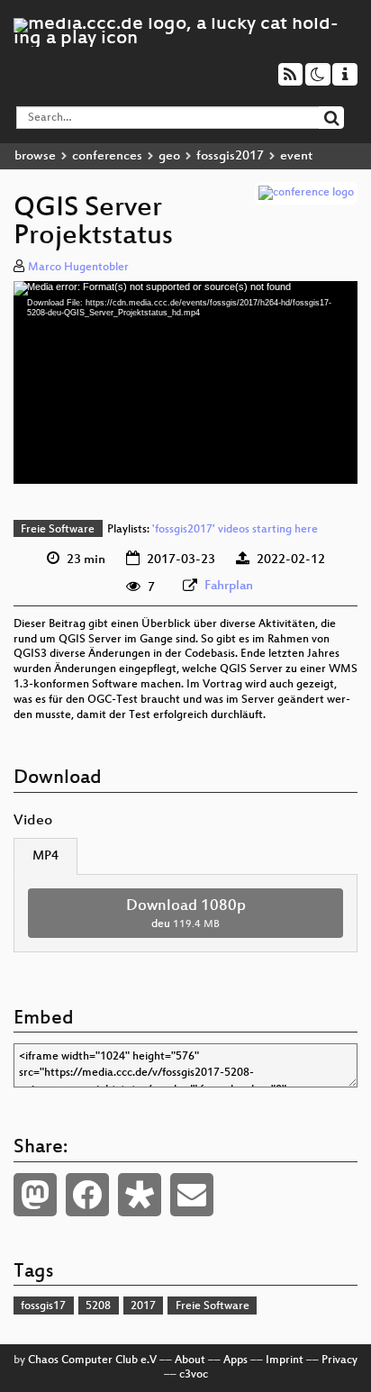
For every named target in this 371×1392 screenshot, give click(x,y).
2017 (143, 1306)
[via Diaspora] (139, 1194)
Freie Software (58, 529)
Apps (235, 1360)
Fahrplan (228, 586)
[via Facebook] (87, 1194)
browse (35, 156)
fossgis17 (43, 1306)
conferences (107, 156)
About (190, 1360)
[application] (185, 382)
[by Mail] (191, 1194)
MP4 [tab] (45, 856)
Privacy (339, 1360)
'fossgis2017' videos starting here (235, 529)
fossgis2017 (230, 156)
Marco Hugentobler (78, 267)
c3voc (193, 1375)
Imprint (284, 1360)
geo (169, 156)
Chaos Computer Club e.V (92, 1360)
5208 (98, 1306)
